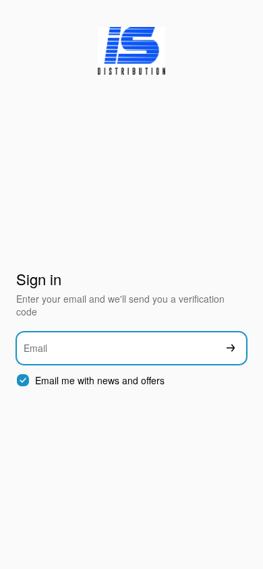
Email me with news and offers (100, 380)
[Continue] (230, 348)
